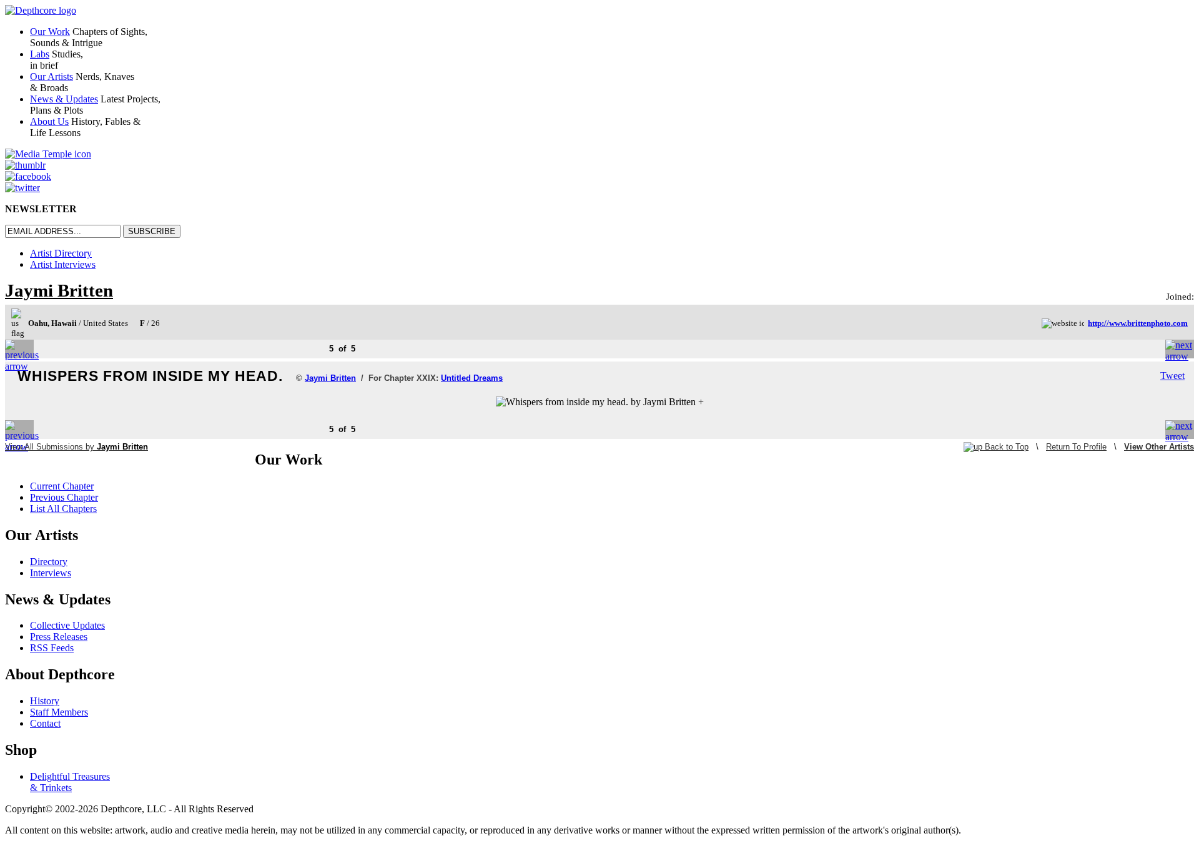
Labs (39, 54)
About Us (49, 121)
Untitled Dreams (472, 378)
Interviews (50, 573)
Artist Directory (61, 253)
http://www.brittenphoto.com (1138, 323)
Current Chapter (62, 486)
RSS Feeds (52, 647)
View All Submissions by (76, 446)
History (44, 701)
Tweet (1172, 375)
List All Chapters (63, 508)
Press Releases (58, 636)
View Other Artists (1159, 446)
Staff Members (59, 712)
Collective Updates (67, 625)
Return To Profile (1076, 446)
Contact (45, 723)
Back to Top (1005, 446)
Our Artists (51, 76)
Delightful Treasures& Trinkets (70, 782)
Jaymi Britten (59, 290)
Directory (48, 561)
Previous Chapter (64, 497)
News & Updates (64, 99)
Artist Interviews (63, 264)
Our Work (50, 31)
